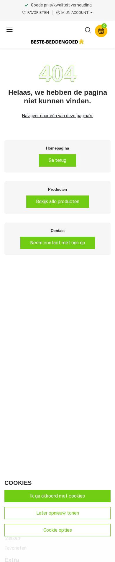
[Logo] (57, 41)
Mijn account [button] (75, 12)
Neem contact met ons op (57, 243)
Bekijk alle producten (57, 201)
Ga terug (57, 160)
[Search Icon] (88, 31)
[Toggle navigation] (9, 30)
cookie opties (57, 530)
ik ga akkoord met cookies (57, 496)
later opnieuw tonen (57, 513)
